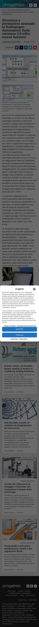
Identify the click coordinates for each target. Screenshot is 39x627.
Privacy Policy (23, 339)
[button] (34, 289)
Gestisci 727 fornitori (10, 325)
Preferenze (19, 335)
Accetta (19, 329)
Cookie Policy (14, 339)
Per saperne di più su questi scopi (26, 325)
